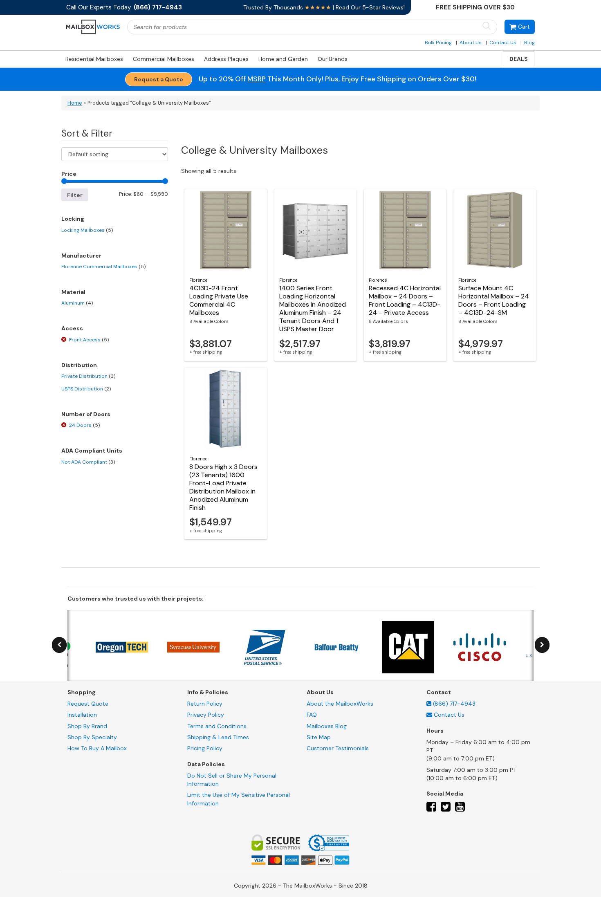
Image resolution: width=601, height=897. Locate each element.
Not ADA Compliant (88, 462)
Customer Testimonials (338, 748)
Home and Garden (283, 59)
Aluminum (77, 303)
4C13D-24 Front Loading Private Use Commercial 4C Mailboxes (218, 300)
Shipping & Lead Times (218, 737)
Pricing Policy (204, 748)
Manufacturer (81, 255)
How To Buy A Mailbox (97, 748)
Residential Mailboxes (94, 59)
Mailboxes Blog (327, 726)
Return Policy (204, 703)
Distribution (79, 365)
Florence (198, 280)
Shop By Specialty (92, 737)
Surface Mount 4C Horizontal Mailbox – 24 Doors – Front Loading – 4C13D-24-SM (493, 300)
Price (68, 173)
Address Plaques (226, 59)
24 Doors (84, 425)
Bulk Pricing (438, 42)
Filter (75, 195)
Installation (82, 714)
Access (72, 328)
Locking (72, 218)
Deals (518, 59)
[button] (520, 27)
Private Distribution (88, 376)
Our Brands (333, 59)
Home (74, 103)
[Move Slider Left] (59, 645)
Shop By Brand (87, 726)
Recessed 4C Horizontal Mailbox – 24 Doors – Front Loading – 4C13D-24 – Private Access (405, 300)
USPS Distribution (86, 389)
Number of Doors (85, 414)
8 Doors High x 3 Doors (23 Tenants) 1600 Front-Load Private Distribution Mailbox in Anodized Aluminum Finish (223, 487)
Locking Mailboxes (87, 230)
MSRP (256, 78)
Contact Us (502, 42)
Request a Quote (158, 79)
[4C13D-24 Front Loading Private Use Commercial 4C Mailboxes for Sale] (225, 230)
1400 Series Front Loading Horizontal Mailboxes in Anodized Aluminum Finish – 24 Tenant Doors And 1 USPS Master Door (312, 308)
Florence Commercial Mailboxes (103, 266)
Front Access (89, 339)
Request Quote (87, 703)
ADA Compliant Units (91, 450)
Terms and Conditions (217, 726)
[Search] (487, 26)
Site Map (319, 737)
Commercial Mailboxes (163, 59)
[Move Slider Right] (542, 645)
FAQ (312, 714)
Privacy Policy (205, 714)
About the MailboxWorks (340, 703)
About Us (471, 42)
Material (73, 292)
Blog (529, 42)
